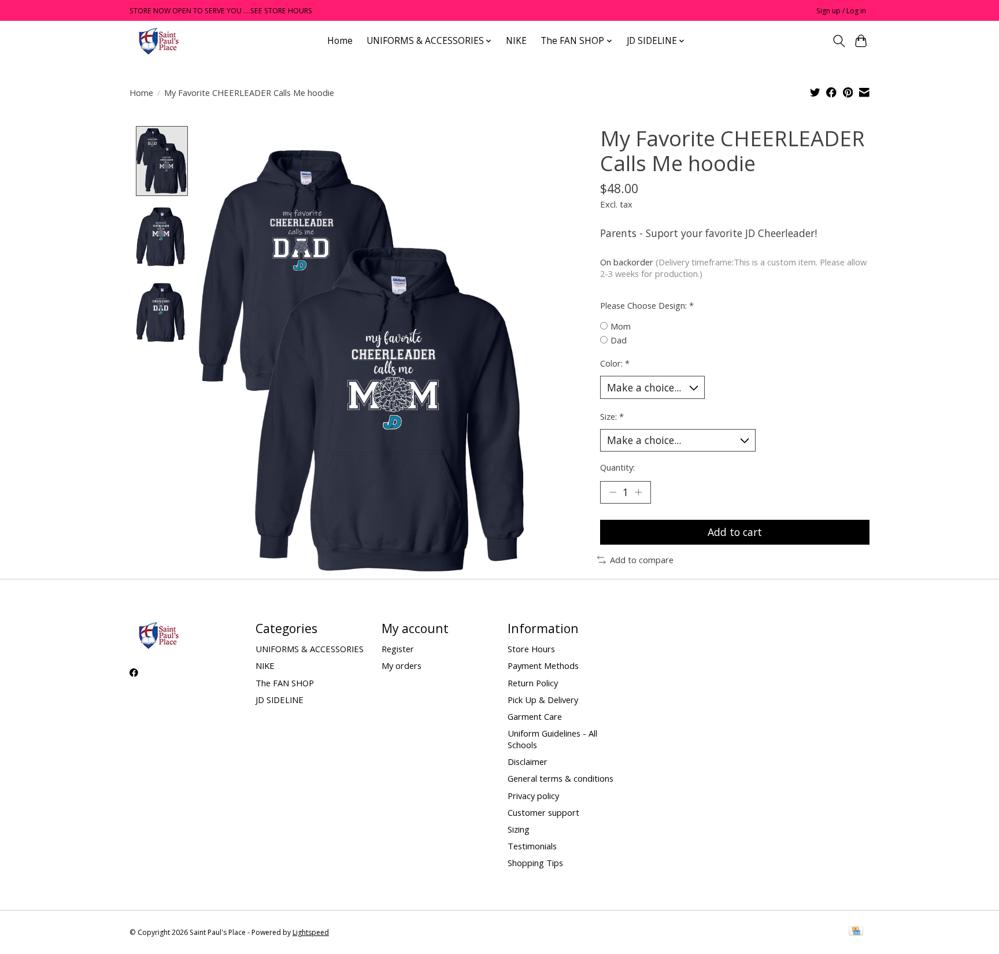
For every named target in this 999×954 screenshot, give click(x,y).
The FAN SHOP (285, 683)
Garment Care (535, 716)
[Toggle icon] (838, 41)
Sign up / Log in (841, 11)
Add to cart (735, 532)
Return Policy (533, 683)
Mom (620, 326)
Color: (615, 363)
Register (398, 649)
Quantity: (617, 467)
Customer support (543, 812)
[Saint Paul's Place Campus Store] (158, 41)
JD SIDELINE (280, 699)
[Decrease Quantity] (613, 492)
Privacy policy (533, 795)
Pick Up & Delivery (543, 699)
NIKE (516, 41)
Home (340, 41)
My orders (401, 665)
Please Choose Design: (647, 305)
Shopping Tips (535, 862)
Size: (612, 416)
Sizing (519, 829)
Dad (618, 340)
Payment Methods (543, 665)
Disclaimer (527, 761)
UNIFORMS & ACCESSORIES (310, 649)
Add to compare (642, 559)
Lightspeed (311, 932)
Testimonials (532, 846)
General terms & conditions (560, 778)
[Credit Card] (856, 932)
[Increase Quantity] (638, 492)
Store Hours (531, 649)
